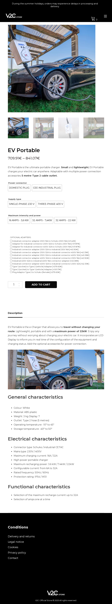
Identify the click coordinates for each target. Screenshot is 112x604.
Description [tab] (15, 313)
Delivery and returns (21, 536)
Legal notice (16, 541)
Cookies (13, 547)
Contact (13, 558)
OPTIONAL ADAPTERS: (20, 237)
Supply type (14, 199)
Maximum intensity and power (24, 215)
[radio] (19, 188)
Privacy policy (17, 552)
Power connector (17, 183)
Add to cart (41, 284)
